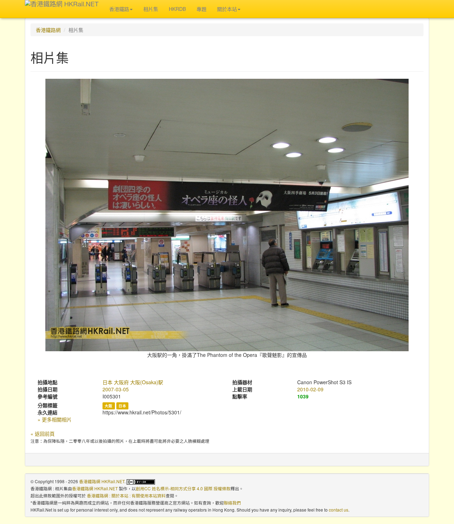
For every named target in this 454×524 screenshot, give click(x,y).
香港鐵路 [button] (119, 8)
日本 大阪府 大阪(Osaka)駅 (133, 382)
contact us (338, 510)
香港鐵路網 (48, 29)
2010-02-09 (310, 389)
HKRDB (177, 8)
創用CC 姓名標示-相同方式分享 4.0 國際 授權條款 (183, 488)
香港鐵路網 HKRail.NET (101, 481)
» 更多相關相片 (55, 419)
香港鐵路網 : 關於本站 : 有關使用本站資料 (126, 495)
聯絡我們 (232, 503)
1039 (303, 396)
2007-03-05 (116, 389)
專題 (201, 8)
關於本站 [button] (227, 8)
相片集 (150, 8)
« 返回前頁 (43, 433)
